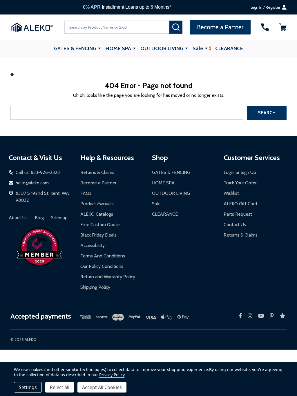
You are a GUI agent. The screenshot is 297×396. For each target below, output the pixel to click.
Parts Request (238, 214)
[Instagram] (250, 315)
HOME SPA (118, 48)
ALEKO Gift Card (240, 203)
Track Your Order (240, 183)
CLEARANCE (229, 48)
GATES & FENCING (75, 48)
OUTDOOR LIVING (161, 48)
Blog (39, 217)
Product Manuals (97, 203)
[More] (99, 48)
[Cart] (283, 27)
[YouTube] (261, 315)
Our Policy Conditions (101, 266)
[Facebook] (240, 315)
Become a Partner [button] (220, 27)
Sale (198, 48)
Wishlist (231, 193)
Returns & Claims (97, 172)
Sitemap (59, 217)
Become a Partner (98, 183)
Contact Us (235, 224)
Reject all (59, 387)
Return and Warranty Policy (107, 276)
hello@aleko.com (32, 183)
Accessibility (92, 245)
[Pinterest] (272, 315)
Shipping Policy (95, 287)
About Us (18, 217)
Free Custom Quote (100, 224)
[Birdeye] (282, 315)
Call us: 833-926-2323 (38, 172)
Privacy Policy (111, 374)
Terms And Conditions (102, 256)
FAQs (85, 193)
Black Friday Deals (98, 235)
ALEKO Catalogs (96, 214)
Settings (28, 387)
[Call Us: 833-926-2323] (265, 27)
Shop (160, 157)
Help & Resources (107, 157)
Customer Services (252, 157)
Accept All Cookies (102, 387)
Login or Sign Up (240, 172)
